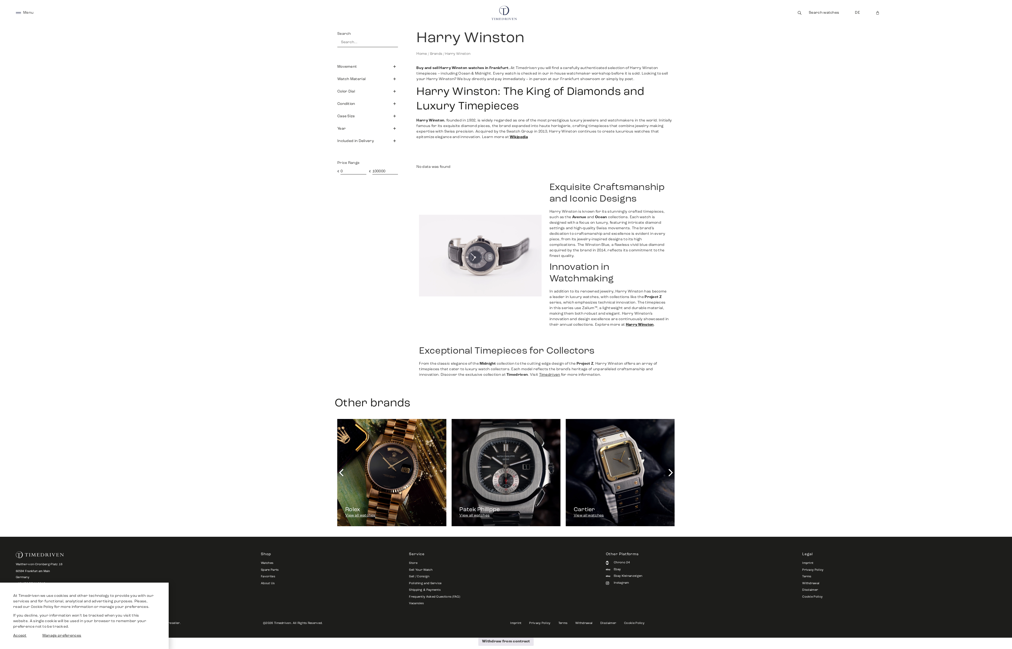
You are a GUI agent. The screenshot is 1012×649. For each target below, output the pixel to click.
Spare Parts (270, 570)
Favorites (268, 576)
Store (413, 563)
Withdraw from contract (506, 641)
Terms (806, 576)
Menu (28, 13)
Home (421, 54)
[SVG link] (18, 13)
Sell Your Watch (420, 570)
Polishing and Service (425, 583)
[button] (367, 66)
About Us (268, 583)
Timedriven (549, 375)
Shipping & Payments (425, 590)
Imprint (807, 563)
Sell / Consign (419, 576)
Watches (267, 563)
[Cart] (877, 13)
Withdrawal (810, 583)
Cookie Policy (812, 597)
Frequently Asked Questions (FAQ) (434, 597)
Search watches (824, 13)
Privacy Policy (812, 570)
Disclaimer (810, 590)
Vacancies (416, 603)
